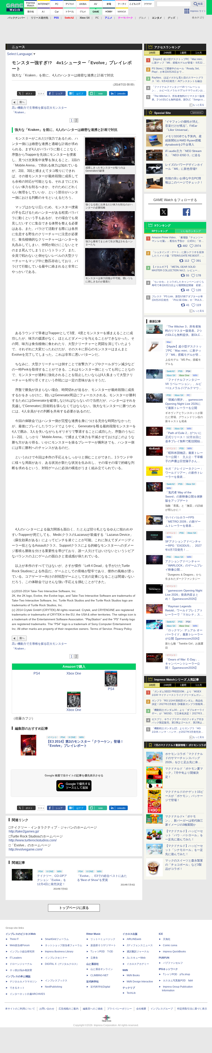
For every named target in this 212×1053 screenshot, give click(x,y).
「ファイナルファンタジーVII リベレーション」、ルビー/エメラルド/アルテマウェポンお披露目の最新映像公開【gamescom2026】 (178, 90)
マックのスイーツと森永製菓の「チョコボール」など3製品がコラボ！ (184, 864)
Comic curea (170, 945)
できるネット (17, 987)
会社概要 (141, 1008)
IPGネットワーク (168, 969)
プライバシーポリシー (119, 1008)
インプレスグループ (162, 1008)
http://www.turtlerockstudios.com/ (33, 840)
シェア (59, 93)
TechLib (131, 993)
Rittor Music (93, 934)
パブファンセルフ (173, 962)
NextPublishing (53, 986)
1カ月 (198, 52)
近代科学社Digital (100, 986)
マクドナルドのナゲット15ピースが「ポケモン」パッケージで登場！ (184, 796)
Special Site (162, 112)
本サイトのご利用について (20, 1008)
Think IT (14, 939)
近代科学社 (92, 981)
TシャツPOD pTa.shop (176, 974)
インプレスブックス (56, 980)
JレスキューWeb (136, 957)
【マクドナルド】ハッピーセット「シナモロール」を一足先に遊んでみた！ (184, 850)
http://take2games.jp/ (24, 831)
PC (97, 17)
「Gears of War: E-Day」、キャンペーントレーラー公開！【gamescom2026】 (183, 663)
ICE (161, 934)
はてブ (79, 93)
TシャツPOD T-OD (101, 951)
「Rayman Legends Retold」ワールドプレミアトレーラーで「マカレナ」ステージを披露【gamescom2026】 (184, 614)
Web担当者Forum (20, 945)
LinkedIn (121, 93)
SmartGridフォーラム (57, 939)
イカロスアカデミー (138, 964)
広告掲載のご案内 (68, 1008)
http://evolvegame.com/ (25, 849)
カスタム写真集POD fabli (178, 980)
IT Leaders (16, 957)
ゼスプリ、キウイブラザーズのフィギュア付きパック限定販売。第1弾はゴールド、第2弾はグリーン (178, 723)
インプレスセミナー (56, 957)
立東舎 (94, 957)
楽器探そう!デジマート (103, 945)
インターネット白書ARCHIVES (27, 994)
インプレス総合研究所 (22, 951)
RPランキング (160, 231)
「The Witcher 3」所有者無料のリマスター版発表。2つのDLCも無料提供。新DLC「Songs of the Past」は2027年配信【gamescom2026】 (178, 100)
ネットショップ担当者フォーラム (63, 945)
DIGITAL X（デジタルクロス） (62, 964)
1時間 (152, 52)
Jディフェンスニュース (140, 945)
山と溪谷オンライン (101, 969)
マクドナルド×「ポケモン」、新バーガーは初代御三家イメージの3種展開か (184, 820)
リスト (41, 93)
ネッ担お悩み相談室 (21, 970)
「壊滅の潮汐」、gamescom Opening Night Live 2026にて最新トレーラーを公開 (184, 404)
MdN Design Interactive (140, 981)
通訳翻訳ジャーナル (138, 951)
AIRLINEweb (134, 939)
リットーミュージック (102, 939)
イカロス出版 (130, 934)
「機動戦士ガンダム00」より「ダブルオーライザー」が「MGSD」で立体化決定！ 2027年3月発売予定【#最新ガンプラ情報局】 (178, 713)
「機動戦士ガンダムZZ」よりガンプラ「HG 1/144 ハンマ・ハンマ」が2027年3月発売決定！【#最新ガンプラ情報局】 (176, 732)
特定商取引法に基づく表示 (192, 1008)
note (100, 93)
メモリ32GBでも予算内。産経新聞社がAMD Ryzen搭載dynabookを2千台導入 (183, 140)
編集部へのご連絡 (93, 1008)
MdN (125, 970)
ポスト (29, 93)
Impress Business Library (59, 951)
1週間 (183, 52)
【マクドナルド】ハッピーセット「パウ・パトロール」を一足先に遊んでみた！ (184, 835)
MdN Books (133, 975)
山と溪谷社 (92, 964)
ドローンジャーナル (21, 964)
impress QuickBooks (174, 951)
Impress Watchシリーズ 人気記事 (176, 679)
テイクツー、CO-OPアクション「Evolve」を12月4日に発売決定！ (52, 880)
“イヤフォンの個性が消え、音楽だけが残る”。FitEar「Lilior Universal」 (183, 125)
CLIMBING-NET (99, 975)
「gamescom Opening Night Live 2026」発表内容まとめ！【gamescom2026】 (183, 594)
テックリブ (129, 987)
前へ (21, 102)
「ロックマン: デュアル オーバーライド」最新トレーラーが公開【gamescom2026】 (184, 634)
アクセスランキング (167, 47)
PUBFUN (164, 957)
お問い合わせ (46, 1008)
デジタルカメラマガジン (23, 981)
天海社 (166, 939)
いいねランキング (191, 231)
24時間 (167, 52)
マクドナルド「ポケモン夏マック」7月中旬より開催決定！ (184, 772)
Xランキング (162, 225)
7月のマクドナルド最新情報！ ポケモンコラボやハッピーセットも (180, 746)
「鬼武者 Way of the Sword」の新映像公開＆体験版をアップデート (183, 496)
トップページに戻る (74, 908)
